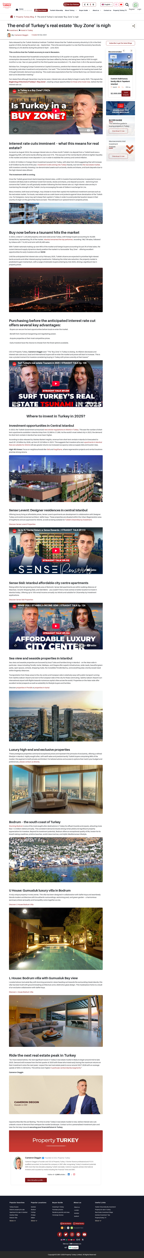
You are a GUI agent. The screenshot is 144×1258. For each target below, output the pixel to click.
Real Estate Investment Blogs (104, 1212)
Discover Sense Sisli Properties (21, 599)
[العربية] (66, 1239)
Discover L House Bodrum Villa (21, 992)
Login (139, 9)
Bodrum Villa (13, 1218)
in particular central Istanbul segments (66, 1068)
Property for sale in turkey (103, 1209)
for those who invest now (80, 82)
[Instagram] (116, 4)
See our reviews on (72, 1244)
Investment (13, 30)
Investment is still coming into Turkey (51, 165)
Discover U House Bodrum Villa (21, 904)
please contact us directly (29, 762)
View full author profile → (36, 1180)
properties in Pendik (24, 687)
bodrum (76, 1216)
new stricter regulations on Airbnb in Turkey (61, 429)
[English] (62, 1239)
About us (96, 10)
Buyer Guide (83, 10)
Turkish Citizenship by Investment (78, 520)
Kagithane (58, 449)
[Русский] (64, 1239)
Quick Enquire (126, 93)
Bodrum (33, 1209)
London (76, 1210)
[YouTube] (121, 4)
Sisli (48, 449)
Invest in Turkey (27, 30)
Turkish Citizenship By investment (105, 1207)
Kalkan (33, 1218)
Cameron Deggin (21, 35)
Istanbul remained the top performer (58, 239)
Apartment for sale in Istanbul (18, 1212)
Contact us (107, 10)
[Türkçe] (74, 1239)
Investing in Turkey (58, 1207)
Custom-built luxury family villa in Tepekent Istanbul (120, 81)
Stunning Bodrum (16, 826)
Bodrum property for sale (17, 1209)
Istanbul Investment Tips (102, 1215)
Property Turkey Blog (25, 17)
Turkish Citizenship (56, 10)
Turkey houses (14, 1207)
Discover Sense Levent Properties (22, 524)
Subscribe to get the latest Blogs (120, 43)
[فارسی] (71, 1239)
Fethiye (33, 1212)
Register (132, 9)
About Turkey (69, 10)
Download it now (118, 131)
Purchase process (57, 1209)
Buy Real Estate (41, 10)
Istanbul (33, 1207)
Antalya (33, 1215)
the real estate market (91, 165)
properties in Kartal (42, 687)
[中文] (69, 1239)
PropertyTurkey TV (100, 1218)
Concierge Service (57, 1215)
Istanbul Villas (14, 1215)
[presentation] (123, 50)
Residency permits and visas (61, 1212)
